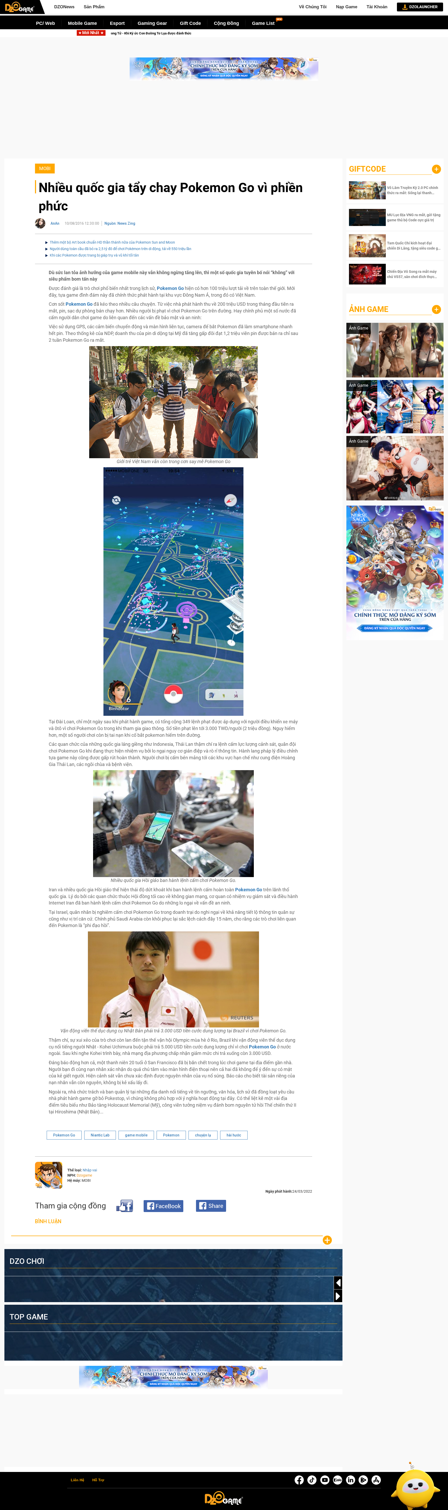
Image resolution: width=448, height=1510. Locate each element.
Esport (117, 23)
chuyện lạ (203, 1135)
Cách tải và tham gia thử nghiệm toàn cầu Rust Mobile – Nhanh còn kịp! (143, 33)
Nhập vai (90, 1170)
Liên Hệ (77, 1480)
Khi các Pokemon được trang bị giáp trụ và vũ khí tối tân (94, 255)
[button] (338, 1296)
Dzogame (84, 1175)
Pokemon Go (64, 1135)
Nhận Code (407, 190)
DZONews (64, 6)
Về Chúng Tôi (313, 6)
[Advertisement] (224, 122)
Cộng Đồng (226, 23)
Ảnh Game (368, 309)
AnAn (55, 223)
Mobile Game (82, 23)
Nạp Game (346, 6)
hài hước (234, 1135)
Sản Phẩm (94, 6)
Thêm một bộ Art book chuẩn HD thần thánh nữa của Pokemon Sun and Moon (112, 242)
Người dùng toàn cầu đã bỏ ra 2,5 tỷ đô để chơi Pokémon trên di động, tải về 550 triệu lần (120, 249)
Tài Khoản (377, 6)
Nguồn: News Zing (119, 223)
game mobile (136, 1135)
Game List (263, 23)
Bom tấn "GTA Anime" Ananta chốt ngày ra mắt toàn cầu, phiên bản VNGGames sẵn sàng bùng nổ (293, 33)
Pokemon (171, 1135)
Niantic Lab (100, 1135)
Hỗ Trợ (98, 1480)
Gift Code (190, 23)
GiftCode (367, 168)
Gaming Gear (152, 23)
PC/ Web (45, 23)
